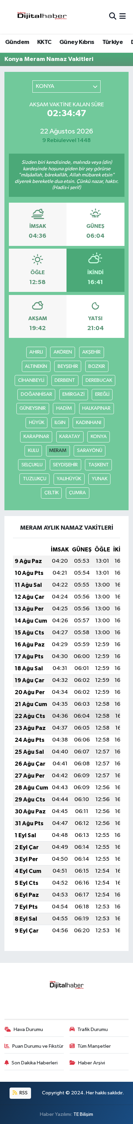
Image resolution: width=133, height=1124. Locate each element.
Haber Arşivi (91, 1062)
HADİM (64, 408)
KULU (33, 450)
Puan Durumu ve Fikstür (37, 1046)
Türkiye (112, 42)
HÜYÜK (36, 422)
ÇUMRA (77, 492)
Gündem (17, 42)
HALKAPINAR (96, 408)
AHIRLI (36, 352)
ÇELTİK (51, 492)
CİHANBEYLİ (31, 380)
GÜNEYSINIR (32, 408)
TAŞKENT (98, 464)
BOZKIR (96, 366)
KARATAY (69, 436)
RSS (23, 1092)
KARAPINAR (36, 436)
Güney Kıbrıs (76, 42)
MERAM (57, 450)
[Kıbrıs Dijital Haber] (41, 16)
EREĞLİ (102, 394)
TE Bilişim (83, 1114)
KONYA (99, 436)
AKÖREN (63, 352)
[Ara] (112, 17)
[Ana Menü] (122, 17)
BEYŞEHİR (68, 366)
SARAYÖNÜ (89, 450)
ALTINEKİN (36, 366)
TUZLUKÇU (34, 478)
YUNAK (99, 478)
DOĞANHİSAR (36, 394)
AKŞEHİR (91, 352)
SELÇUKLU (32, 464)
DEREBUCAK (99, 380)
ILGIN (60, 422)
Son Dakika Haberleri (35, 1062)
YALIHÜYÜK (69, 478)
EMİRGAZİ (73, 394)
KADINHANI (88, 422)
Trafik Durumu (92, 1029)
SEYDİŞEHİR (65, 464)
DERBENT (65, 380)
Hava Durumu (28, 1029)
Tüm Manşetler (94, 1046)
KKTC (44, 42)
